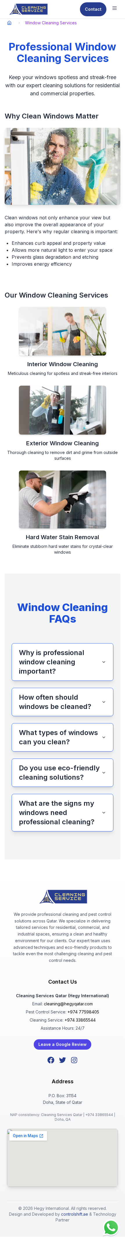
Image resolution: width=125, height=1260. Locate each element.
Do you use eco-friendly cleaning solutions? (59, 772)
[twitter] (62, 1060)
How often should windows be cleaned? (55, 702)
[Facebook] (50, 1060)
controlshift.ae (74, 1214)
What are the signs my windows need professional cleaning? (56, 812)
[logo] (28, 9)
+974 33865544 (80, 1020)
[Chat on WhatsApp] (111, 1227)
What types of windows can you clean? (58, 737)
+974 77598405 (83, 1011)
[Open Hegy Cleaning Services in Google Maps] (62, 1158)
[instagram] (74, 1060)
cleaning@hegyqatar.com (68, 1003)
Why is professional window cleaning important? (51, 661)
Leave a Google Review (62, 1044)
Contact (93, 9)
